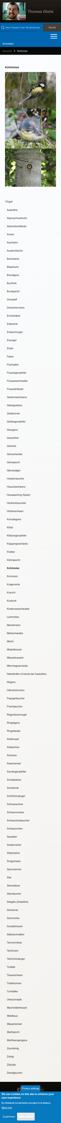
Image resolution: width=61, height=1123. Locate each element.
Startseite (7, 50)
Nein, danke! (25, 1116)
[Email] (42, 1089)
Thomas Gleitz (40, 11)
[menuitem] (8, 43)
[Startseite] (14, 11)
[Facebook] (19, 1089)
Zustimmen (9, 1116)
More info (7, 1107)
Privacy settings (30, 1088)
